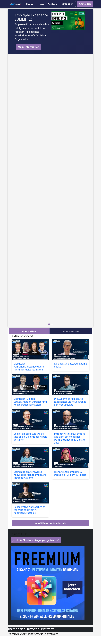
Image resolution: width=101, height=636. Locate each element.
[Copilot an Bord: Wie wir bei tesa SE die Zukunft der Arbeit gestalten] (30, 419)
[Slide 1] (52, 324)
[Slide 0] (49, 324)
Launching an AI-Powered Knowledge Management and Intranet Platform (30, 474)
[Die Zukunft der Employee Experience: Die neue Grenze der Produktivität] (70, 384)
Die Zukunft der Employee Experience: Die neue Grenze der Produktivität (70, 401)
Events (40, 4)
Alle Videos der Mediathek (50, 523)
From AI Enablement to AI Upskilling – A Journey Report (70, 473)
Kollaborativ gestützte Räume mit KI (70, 365)
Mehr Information (28, 47)
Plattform (52, 4)
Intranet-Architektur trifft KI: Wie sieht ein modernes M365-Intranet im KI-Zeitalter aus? (70, 438)
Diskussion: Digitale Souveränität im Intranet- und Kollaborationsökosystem (30, 401)
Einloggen (67, 4)
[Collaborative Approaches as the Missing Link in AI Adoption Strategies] (30, 492)
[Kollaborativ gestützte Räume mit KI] (70, 349)
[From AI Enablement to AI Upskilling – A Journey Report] (70, 457)
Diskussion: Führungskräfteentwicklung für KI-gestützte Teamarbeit (29, 366)
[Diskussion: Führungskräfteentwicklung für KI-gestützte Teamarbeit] (30, 349)
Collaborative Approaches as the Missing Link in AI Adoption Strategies (29, 509)
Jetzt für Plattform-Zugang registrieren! (36, 540)
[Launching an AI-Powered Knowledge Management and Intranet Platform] (30, 457)
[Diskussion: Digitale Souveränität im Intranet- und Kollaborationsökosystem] (30, 384)
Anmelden (85, 4)
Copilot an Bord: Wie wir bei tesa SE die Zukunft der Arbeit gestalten (30, 436)
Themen (30, 4)
